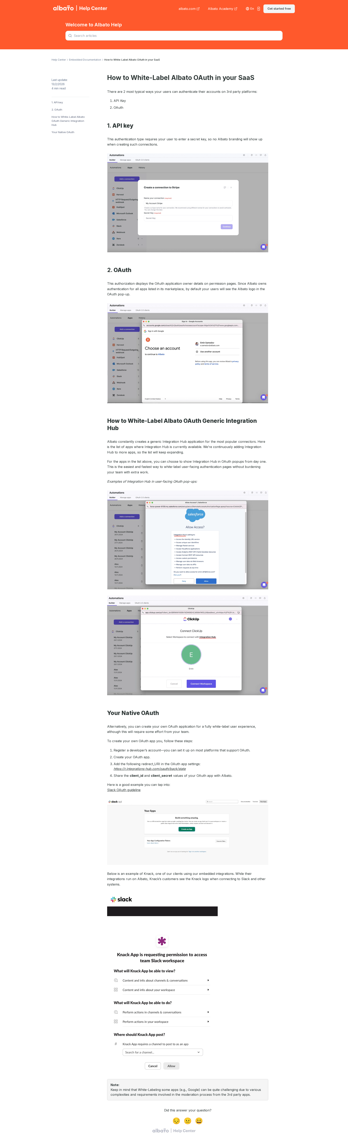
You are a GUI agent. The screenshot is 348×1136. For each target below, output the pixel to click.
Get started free (279, 8)
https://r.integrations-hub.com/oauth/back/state (150, 769)
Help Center (59, 59)
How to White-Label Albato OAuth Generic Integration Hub (68, 120)
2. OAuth (57, 109)
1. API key (57, 102)
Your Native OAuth (63, 132)
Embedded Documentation (85, 59)
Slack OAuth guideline (124, 790)
